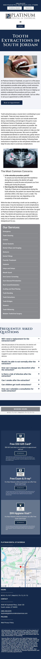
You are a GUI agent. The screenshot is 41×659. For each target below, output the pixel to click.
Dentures (6, 252)
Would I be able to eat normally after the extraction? (19, 363)
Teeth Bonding (8, 293)
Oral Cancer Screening (10, 277)
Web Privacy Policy (7, 623)
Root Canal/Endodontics (11, 285)
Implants (6, 264)
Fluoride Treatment (9, 260)
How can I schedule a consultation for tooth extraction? (17, 390)
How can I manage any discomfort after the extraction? (18, 369)
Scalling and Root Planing (11, 289)
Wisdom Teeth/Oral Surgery (12, 314)
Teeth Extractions (9, 297)
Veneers (6, 305)
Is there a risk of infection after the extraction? (16, 375)
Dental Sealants (8, 244)
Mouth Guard (7, 272)
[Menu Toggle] (20, 22)
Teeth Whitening (8, 309)
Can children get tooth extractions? (16, 384)
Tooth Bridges (7, 301)
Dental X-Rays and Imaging (12, 248)
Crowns (5, 240)
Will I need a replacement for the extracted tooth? (15, 340)
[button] (20, 340)
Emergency (7, 231)
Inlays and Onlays (9, 268)
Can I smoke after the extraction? (16, 380)
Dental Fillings (7, 256)
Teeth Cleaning (8, 235)
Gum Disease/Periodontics (12, 281)
